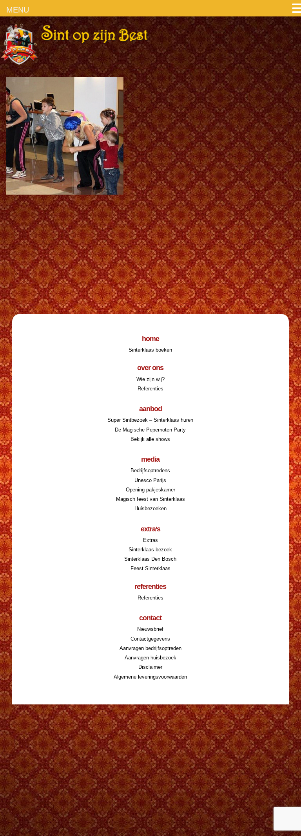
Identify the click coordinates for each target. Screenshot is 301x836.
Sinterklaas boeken (150, 350)
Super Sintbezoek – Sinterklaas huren (150, 420)
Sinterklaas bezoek (150, 550)
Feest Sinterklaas (150, 568)
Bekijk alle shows (150, 439)
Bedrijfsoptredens (150, 470)
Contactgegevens (150, 639)
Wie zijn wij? (150, 379)
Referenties (150, 389)
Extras (150, 540)
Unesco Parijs (150, 480)
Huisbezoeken (150, 508)
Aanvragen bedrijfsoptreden (150, 648)
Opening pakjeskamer (150, 490)
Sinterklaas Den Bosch (150, 559)
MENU (17, 9)
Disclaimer (150, 667)
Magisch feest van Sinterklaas (150, 499)
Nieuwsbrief (150, 629)
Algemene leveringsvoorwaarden (150, 677)
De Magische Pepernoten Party (150, 430)
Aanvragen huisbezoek (150, 658)
